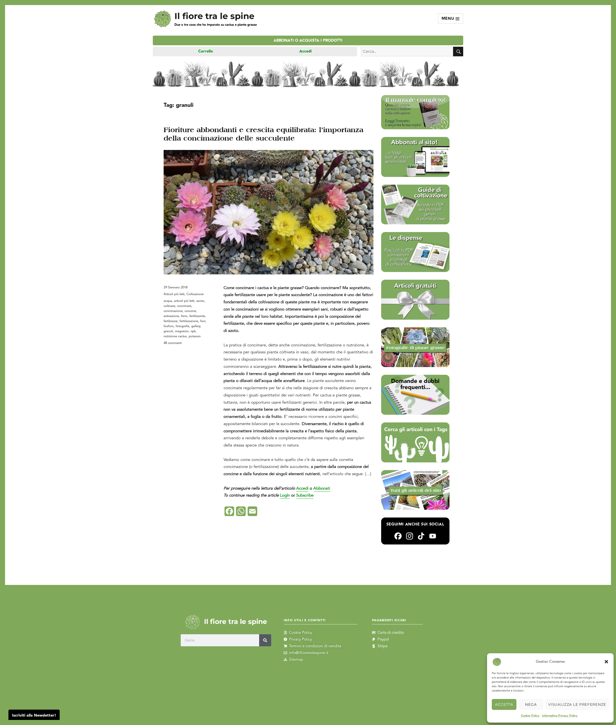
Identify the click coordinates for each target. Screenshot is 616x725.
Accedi (305, 51)
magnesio (182, 331)
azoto (200, 300)
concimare (184, 306)
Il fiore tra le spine (214, 16)
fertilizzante (197, 316)
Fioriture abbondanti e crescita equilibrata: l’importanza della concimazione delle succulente (263, 134)
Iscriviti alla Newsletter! (34, 715)
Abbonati (321, 488)
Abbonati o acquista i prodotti (308, 41)
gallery (195, 326)
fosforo (169, 326)
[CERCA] (458, 51)
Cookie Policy (530, 715)
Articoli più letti (174, 294)
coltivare (169, 306)
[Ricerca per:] (407, 51)
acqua (168, 300)
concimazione (173, 311)
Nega (531, 704)
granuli (168, 331)
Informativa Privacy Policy (560, 715)
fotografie (182, 326)
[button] (606, 661)
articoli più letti (184, 300)
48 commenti (173, 343)
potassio (195, 336)
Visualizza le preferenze (577, 704)
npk (193, 331)
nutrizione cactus (175, 336)
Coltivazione (195, 294)
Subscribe (305, 495)
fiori (202, 321)
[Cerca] (265, 640)
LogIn (285, 495)
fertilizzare (171, 321)
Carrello (205, 51)
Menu (449, 19)
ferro (184, 316)
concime (190, 311)
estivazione (171, 316)
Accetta (504, 704)
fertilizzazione (189, 321)
